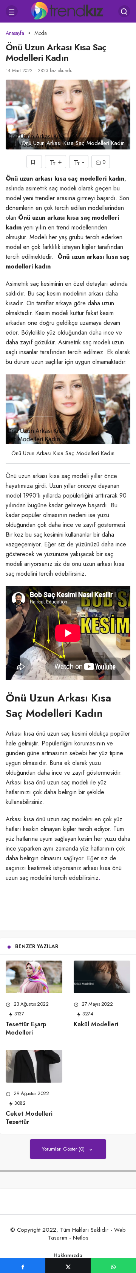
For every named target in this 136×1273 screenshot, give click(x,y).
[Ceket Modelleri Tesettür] (34, 1066)
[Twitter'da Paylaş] (68, 1265)
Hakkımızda (68, 1255)
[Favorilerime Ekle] (34, 161)
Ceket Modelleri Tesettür (29, 1117)
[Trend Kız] (68, 10)
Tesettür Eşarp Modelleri (26, 1028)
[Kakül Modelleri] (102, 977)
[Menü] (12, 11)
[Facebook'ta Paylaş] (22, 1265)
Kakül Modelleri (96, 1024)
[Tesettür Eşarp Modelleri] (34, 977)
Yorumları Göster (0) (64, 1148)
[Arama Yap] (124, 11)
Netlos (80, 1238)
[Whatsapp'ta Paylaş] (113, 1265)
